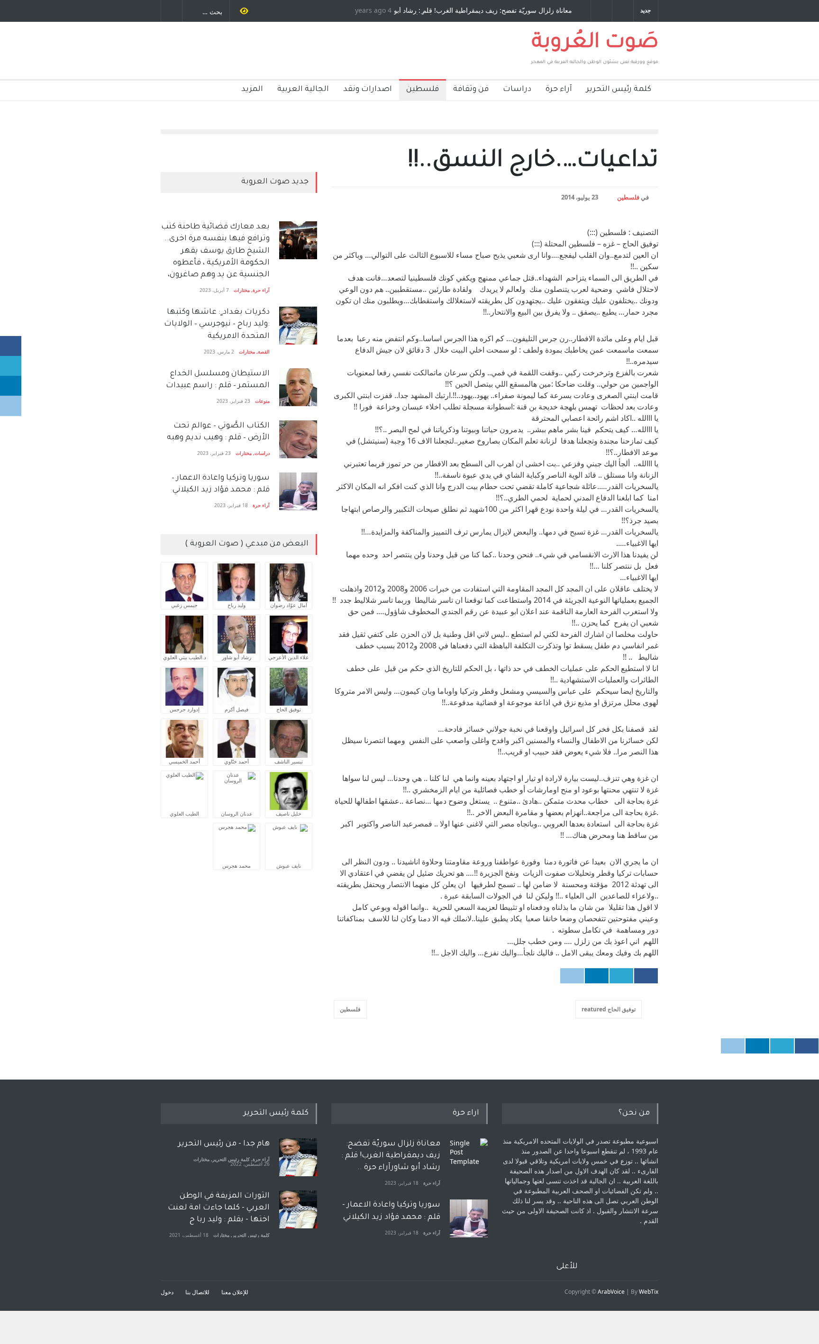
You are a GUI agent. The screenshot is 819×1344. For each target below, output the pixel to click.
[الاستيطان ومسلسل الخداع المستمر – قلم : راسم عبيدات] (298, 387)
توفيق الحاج (288, 709)
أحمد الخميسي (184, 761)
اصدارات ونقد (367, 89)
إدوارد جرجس (185, 709)
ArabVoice (611, 1292)
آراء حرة (559, 89)
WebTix (648, 1292)
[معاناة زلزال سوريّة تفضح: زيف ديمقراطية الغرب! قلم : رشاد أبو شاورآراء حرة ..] (469, 1157)
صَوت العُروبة (595, 43)
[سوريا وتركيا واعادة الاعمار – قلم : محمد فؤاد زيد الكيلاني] (298, 491)
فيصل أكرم (236, 709)
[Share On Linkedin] (597, 975)
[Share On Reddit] (572, 975)
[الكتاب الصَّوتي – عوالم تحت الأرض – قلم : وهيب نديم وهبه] (298, 439)
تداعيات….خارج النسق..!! (533, 162)
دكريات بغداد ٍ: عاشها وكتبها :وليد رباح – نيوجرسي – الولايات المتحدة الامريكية (216, 324)
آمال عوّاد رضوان (288, 604)
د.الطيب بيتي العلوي (184, 657)
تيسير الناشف (288, 761)
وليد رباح (237, 604)
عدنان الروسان (237, 813)
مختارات (242, 290)
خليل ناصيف (288, 813)
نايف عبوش (288, 865)
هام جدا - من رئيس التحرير (224, 1144)
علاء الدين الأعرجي (288, 657)
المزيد (252, 89)
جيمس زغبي (184, 604)
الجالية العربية (303, 89)
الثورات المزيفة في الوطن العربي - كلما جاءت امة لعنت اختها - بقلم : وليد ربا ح (219, 1208)
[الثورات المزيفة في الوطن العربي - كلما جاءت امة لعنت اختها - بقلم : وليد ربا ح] (298, 1209)
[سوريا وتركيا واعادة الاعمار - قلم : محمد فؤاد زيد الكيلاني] (469, 1218)
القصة (264, 351)
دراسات (517, 89)
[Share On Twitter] (621, 975)
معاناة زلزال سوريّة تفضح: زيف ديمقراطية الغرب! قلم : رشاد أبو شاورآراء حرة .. (491, 11)
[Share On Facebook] (646, 975)
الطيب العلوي (184, 813)
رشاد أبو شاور (236, 657)
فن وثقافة (471, 89)
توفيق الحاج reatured (609, 1009)
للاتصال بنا (197, 1292)
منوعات (262, 401)
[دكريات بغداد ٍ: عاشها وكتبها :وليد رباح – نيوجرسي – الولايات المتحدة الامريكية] (298, 326)
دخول (167, 1292)
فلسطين (422, 89)
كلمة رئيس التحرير (618, 89)
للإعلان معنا (234, 1292)
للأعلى (567, 1266)
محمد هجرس (236, 865)
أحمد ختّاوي (236, 761)
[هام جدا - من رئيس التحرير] (298, 1157)
